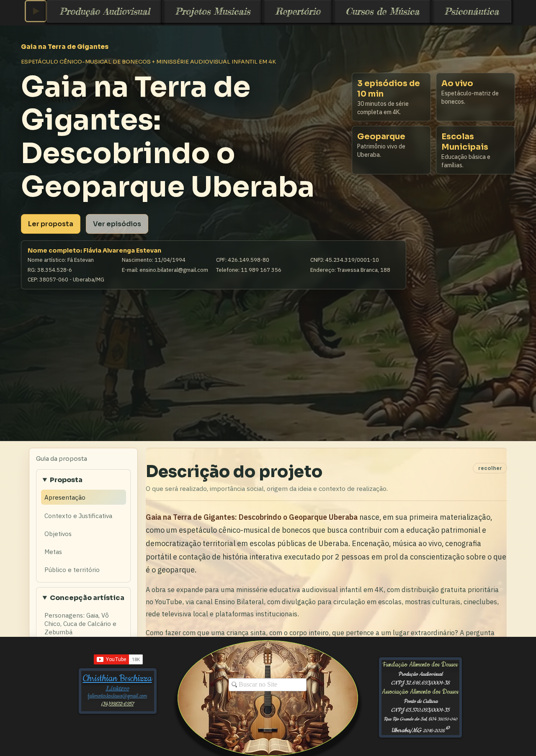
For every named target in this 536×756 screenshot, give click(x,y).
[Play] (36, 11)
